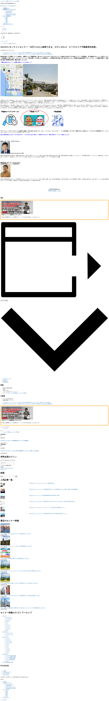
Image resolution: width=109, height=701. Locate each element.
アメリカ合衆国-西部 (10, 659)
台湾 (7, 630)
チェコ (7, 645)
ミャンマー (8, 629)
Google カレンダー (7, 378)
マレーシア (8, 627)
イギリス (8, 638)
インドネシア (9, 617)
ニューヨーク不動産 (21, 393)
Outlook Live (5, 382)
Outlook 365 (5, 381)
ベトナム (8, 626)
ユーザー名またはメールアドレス (8, 460)
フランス (8, 650)
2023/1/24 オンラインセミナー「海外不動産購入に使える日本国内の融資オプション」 (48, 513)
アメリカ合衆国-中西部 (11, 655)
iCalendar (5, 379)
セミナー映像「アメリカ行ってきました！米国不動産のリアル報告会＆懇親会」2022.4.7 (20, 595)
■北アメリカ (6, 654)
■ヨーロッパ (6, 637)
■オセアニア (6, 631)
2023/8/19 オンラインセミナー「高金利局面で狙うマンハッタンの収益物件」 (15, 440)
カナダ (7, 660)
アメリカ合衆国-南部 (10, 658)
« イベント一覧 (4, 41)
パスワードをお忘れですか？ (7, 468)
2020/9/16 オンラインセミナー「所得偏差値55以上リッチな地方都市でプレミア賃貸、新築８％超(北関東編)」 (54, 489)
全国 (7, 17)
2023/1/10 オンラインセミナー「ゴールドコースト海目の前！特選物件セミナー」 (47, 507)
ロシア (7, 653)
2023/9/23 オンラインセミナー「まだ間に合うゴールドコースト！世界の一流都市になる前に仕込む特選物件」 (28, 54)
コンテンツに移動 (5, 1)
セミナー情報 (6, 673)
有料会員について (7, 672)
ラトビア (8, 651)
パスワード (3, 462)
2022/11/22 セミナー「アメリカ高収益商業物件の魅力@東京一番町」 (44, 495)
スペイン (8, 643)
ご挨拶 (4, 670)
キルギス (8, 621)
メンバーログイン (10, 10)
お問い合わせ (6, 674)
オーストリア (9, 641)
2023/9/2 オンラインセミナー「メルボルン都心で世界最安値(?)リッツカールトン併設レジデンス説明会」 (27, 52)
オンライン (15, 391)
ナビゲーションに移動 (14, 1)
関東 (7, 18)
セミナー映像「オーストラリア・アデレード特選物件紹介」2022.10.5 (16, 546)
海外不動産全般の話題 (8, 662)
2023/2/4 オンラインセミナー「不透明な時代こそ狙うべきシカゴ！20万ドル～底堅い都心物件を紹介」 (52, 501)
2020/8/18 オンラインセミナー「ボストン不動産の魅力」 (42, 483)
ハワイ (7, 635)
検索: (2, 476)
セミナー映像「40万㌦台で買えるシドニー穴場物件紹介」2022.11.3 (16, 533)
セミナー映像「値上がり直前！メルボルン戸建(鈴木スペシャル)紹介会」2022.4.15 (19, 583)
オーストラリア (9, 633)
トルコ (7, 647)
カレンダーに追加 (4, 300)
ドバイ (7, 623)
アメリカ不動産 (13, 393)
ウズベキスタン (9, 618)
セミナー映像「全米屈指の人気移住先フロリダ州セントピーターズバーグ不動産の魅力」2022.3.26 (23, 607)
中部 (7, 20)
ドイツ (7, 646)
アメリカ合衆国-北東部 (11, 657)
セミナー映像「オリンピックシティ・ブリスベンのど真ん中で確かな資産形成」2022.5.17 (21, 570)
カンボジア (8, 619)
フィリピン (8, 625)
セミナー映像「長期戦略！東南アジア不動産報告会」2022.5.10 (15, 558)
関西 (7, 21)
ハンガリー (8, 649)
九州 (7, 22)
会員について (4, 469)
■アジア (5, 615)
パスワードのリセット (11, 13)
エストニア (8, 639)
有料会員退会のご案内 (11, 14)
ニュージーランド (10, 634)
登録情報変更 (9, 12)
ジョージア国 (9, 642)
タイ (7, 622)
